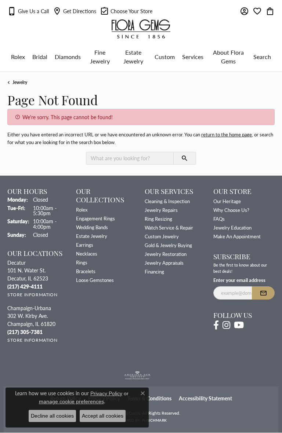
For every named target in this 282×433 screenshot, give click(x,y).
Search (262, 56)
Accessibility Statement (205, 398)
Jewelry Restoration (166, 254)
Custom (165, 56)
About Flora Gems (228, 56)
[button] (28, 11)
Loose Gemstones (95, 280)
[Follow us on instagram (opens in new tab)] (226, 325)
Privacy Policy (106, 393)
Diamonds (68, 56)
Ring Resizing (158, 219)
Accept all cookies (102, 416)
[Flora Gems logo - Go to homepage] (141, 29)
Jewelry (19, 82)
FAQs (219, 219)
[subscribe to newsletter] (263, 293)
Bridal (39, 56)
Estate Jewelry (133, 56)
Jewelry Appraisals (164, 263)
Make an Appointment (237, 236)
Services (192, 56)
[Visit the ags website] (137, 375)
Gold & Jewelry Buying (168, 245)
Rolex (18, 56)
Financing (154, 271)
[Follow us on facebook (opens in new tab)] (216, 325)
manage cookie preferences (71, 401)
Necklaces (86, 253)
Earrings (84, 245)
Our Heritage (227, 201)
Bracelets (85, 271)
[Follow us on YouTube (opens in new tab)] (239, 325)
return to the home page (226, 134)
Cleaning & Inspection (167, 201)
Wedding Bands (92, 227)
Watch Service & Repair (169, 227)
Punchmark (154, 420)
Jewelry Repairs (161, 210)
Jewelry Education (232, 227)
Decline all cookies (52, 416)
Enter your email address (239, 279)
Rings (81, 262)
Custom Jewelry (162, 236)
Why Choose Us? (231, 210)
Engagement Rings (95, 218)
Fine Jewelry (100, 56)
